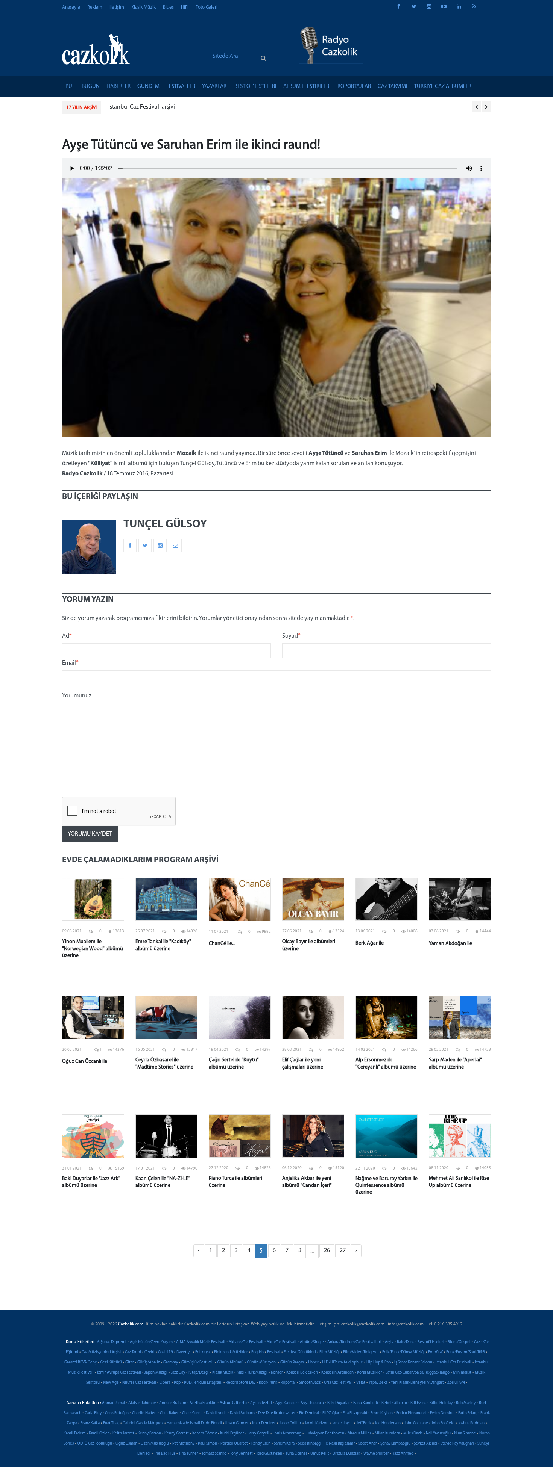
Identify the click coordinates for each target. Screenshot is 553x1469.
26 (327, 1251)
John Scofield (442, 1423)
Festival (273, 1352)
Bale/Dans (405, 1342)
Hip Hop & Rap (378, 1362)
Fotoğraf (435, 1352)
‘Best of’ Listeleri (254, 86)
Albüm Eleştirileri (307, 86)
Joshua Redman (471, 1423)
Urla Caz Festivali (338, 1383)
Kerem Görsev (204, 1433)
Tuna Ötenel (296, 1454)
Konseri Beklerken (302, 1373)
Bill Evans (418, 1403)
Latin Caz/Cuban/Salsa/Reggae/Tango (418, 1373)
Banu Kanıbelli (365, 1403)
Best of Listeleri (431, 1342)
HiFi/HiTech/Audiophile (342, 1362)
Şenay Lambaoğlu (395, 1444)
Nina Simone (465, 1433)
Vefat (360, 1383)
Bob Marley (466, 1403)
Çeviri (149, 1352)
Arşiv (389, 1342)
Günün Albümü (230, 1362)
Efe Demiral (309, 1413)
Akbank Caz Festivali (246, 1342)
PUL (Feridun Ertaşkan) (203, 1383)
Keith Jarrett (123, 1433)
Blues (168, 7)
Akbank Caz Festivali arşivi (148, 107)
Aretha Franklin (203, 1403)
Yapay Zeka (378, 1383)
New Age (111, 1383)
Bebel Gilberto (394, 1403)
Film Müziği (329, 1352)
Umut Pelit (319, 1454)
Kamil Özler (99, 1433)
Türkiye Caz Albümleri (443, 86)
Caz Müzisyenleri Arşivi (102, 1352)
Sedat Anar (367, 1444)
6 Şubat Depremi (111, 1342)
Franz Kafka (90, 1423)
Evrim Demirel (442, 1413)
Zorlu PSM (456, 1383)
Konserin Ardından (337, 1373)
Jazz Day (178, 1373)
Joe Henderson (388, 1423)
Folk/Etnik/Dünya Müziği (403, 1352)
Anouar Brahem (172, 1403)
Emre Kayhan (382, 1413)
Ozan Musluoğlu (155, 1444)
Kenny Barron (149, 1433)
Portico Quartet (234, 1444)
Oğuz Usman (126, 1444)
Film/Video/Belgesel (361, 1352)
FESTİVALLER (180, 86)
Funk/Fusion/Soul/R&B (465, 1352)
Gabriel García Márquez (143, 1423)
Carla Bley (93, 1413)
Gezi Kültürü (111, 1362)
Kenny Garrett (176, 1433)
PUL (70, 86)
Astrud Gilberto (233, 1403)
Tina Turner (188, 1454)
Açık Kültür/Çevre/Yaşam (151, 1342)
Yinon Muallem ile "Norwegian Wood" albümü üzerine (92, 948)
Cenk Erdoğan (117, 1413)
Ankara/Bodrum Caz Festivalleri (354, 1342)
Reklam (94, 7)
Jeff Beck (363, 1423)
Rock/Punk (268, 1383)
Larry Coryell (258, 1433)
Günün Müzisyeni (262, 1362)
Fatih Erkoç (467, 1413)
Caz (477, 1342)
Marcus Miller (359, 1433)
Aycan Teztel (261, 1403)
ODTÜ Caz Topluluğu (94, 1444)
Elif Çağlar (330, 1413)
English (257, 1352)
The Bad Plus (164, 1454)
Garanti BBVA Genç (80, 1362)
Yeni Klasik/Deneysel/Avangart (417, 1383)
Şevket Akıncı (425, 1444)
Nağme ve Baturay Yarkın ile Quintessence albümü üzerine (387, 1185)
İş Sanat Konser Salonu (413, 1362)
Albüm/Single (312, 1342)
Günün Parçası (292, 1362)
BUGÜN (91, 86)
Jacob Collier (290, 1423)
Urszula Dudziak (346, 1454)
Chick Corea (192, 1413)
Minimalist (462, 1373)
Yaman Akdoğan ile (450, 943)
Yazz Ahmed (402, 1454)
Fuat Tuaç (111, 1423)
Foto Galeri (206, 7)
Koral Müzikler (369, 1373)
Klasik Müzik (143, 7)
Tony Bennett (241, 1454)
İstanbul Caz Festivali (453, 1362)
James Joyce (342, 1423)
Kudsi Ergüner (232, 1433)
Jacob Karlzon (316, 1423)
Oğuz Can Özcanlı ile (84, 1061)
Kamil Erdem (74, 1433)
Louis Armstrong (287, 1433)
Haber (313, 1362)
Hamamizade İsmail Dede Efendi (194, 1423)
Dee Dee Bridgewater (277, 1413)
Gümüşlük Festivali (197, 1362)
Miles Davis (412, 1433)
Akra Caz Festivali (281, 1342)
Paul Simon (207, 1444)
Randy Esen (260, 1444)
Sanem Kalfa (284, 1444)
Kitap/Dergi (198, 1373)
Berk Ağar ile (370, 943)
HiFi (184, 7)
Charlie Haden (144, 1413)
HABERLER (118, 86)
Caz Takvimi (392, 86)
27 (343, 1251)
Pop (177, 1383)
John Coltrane (416, 1423)
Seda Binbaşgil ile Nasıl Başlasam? (326, 1444)
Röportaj (288, 1383)
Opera (165, 1383)
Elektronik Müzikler (231, 1352)
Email (70, 663)
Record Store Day (240, 1383)
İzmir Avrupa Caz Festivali (119, 1373)
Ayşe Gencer (286, 1403)
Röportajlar (354, 86)
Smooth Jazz (310, 1383)
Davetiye (184, 1352)
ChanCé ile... (222, 943)
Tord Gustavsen (269, 1454)
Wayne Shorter (376, 1454)
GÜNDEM (148, 86)
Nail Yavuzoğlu (438, 1433)
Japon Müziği (155, 1373)
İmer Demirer (264, 1423)
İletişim (116, 7)
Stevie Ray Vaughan (457, 1444)
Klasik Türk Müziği (252, 1373)
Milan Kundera (387, 1433)
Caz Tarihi (133, 1352)
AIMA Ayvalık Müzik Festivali (200, 1342)
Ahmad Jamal (113, 1403)
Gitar (129, 1362)
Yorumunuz (76, 696)
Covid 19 (165, 1352)
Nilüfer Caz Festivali (139, 1383)
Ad (67, 636)
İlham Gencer (237, 1423)
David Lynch (216, 1413)
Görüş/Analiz (148, 1362)
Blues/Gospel (459, 1342)
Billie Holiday (441, 1403)
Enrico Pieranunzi (411, 1413)
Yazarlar (214, 86)
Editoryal (203, 1352)
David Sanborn (242, 1413)
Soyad (291, 636)
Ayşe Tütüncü (312, 1403)
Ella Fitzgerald (355, 1413)
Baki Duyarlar (338, 1403)
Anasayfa (71, 7)
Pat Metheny (183, 1444)
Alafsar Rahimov (142, 1403)
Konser (277, 1373)
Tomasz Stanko (214, 1454)
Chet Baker (169, 1413)
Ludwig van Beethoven (324, 1433)
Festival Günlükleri (300, 1352)
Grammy (170, 1362)
